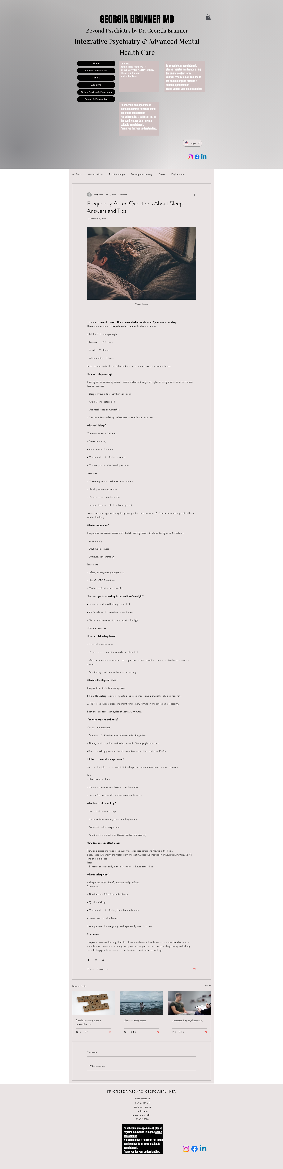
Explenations (178, 174)
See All (208, 985)
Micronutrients (95, 174)
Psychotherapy (117, 174)
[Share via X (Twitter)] (95, 960)
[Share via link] (110, 960)
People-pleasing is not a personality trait (88, 1022)
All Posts (77, 174)
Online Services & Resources (96, 92)
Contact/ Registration (96, 70)
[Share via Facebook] (88, 960)
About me (96, 84)
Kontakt (96, 77)
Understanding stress (135, 1020)
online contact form (135, 113)
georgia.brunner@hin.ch (142, 1115)
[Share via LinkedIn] (102, 960)
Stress (162, 174)
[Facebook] (197, 157)
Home (96, 63)
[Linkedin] (204, 157)
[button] (208, 17)
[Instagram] (190, 157)
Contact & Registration (96, 99)
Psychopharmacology (142, 174)
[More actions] (194, 194)
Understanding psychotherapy (187, 1020)
